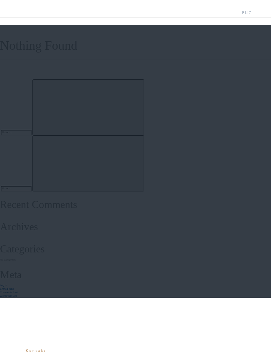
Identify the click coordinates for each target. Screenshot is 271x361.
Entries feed (7, 289)
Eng (247, 12)
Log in (3, 285)
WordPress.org (8, 296)
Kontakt (36, 351)
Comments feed (9, 292)
